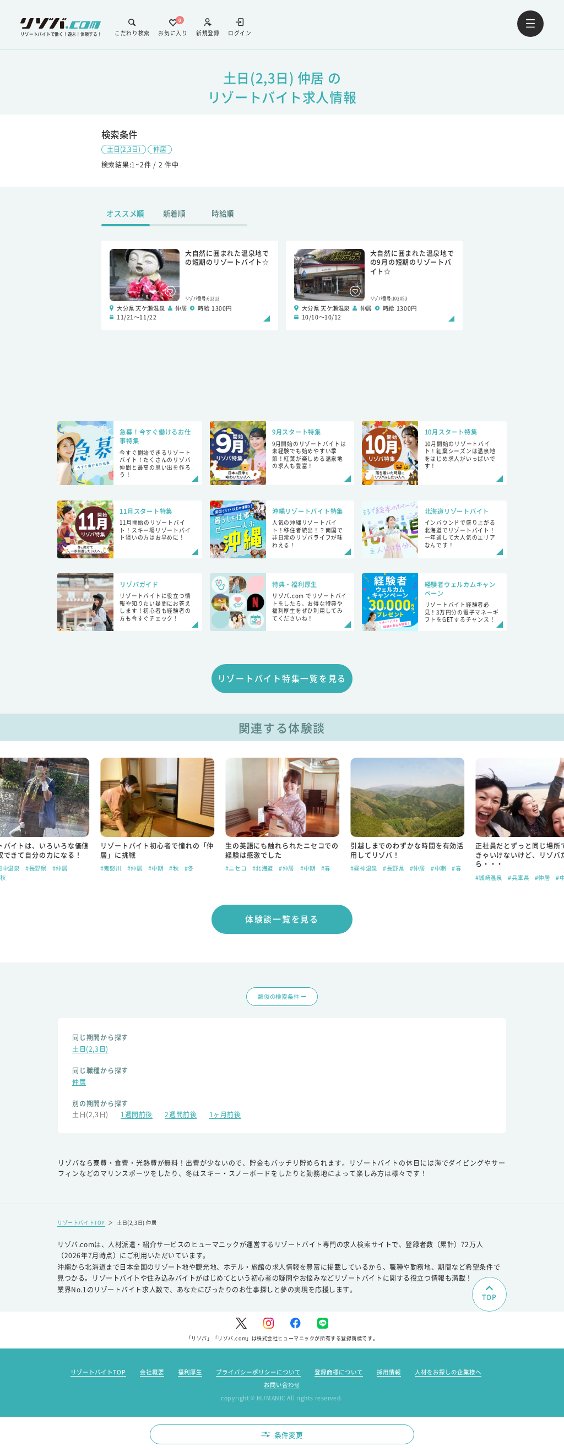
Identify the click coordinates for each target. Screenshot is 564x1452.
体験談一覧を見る (282, 919)
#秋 (173, 868)
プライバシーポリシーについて (258, 1372)
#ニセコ (235, 868)
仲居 (159, 149)
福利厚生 (190, 1372)
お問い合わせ (282, 1384)
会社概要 (152, 1372)
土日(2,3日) (123, 149)
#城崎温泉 (488, 877)
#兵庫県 (518, 877)
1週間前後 (137, 1115)
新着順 (174, 213)
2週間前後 (181, 1115)
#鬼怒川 (110, 868)
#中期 (155, 868)
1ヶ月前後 (225, 1115)
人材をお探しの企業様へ (448, 1372)
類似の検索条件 (278, 996)
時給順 (223, 213)
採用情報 (389, 1372)
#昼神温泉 (363, 868)
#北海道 (262, 868)
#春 (325, 868)
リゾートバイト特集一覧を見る (282, 678)
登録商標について (338, 1372)
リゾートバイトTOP (81, 1222)
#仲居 (59, 868)
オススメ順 (125, 213)
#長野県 (35, 868)
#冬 (188, 868)
